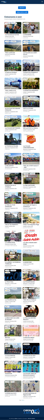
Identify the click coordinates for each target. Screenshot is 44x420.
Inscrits (22, 7)
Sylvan (16, 418)
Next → (23, 400)
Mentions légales (31, 418)
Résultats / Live (22, 12)
